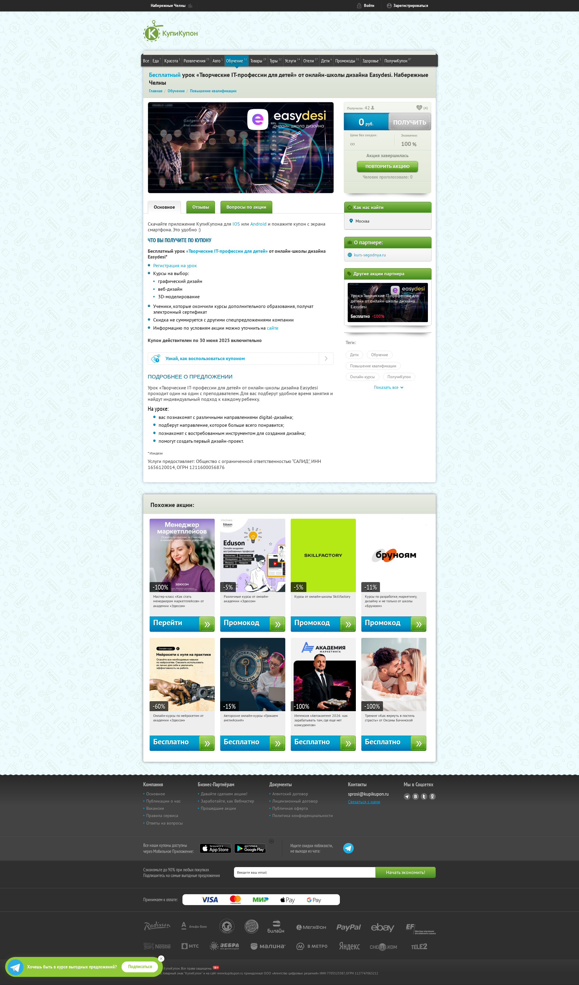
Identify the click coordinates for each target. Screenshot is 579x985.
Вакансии (155, 808)
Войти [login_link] (369, 5)
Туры (276, 60)
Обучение (236, 60)
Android (259, 224)
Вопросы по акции (246, 207)
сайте (272, 328)
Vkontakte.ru (415, 796)
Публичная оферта (290, 808)
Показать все (386, 387)
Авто (218, 60)
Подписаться (140, 966)
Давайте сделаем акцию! (224, 794)
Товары (258, 60)
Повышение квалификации (373, 365)
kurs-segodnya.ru (370, 255)
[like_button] (419, 108)
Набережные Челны (168, 5)
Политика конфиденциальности (302, 815)
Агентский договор (290, 794)
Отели (310, 60)
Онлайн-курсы (362, 376)
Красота (172, 60)
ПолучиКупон (397, 60)
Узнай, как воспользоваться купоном (205, 358)
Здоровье (371, 60)
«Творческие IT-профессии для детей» (227, 251)
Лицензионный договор (295, 801)
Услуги (292, 60)
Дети (326, 60)
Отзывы (200, 207)
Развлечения (196, 60)
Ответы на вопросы (164, 823)
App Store (215, 848)
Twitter (424, 796)
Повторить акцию (387, 166)
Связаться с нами (364, 801)
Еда (157, 60)
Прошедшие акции (218, 808)
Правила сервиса (162, 815)
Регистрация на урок (175, 265)
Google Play (250, 848)
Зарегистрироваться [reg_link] (411, 5)
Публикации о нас (163, 801)
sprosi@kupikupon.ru (368, 794)
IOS (237, 224)
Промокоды (347, 60)
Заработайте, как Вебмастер (227, 801)
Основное (164, 207)
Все (146, 61)
